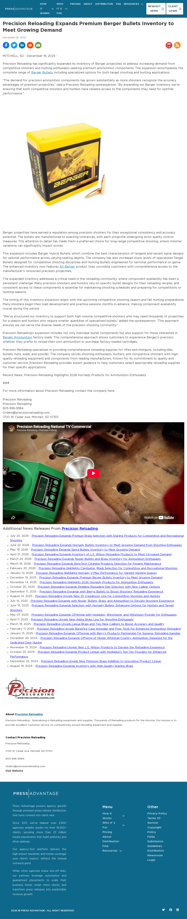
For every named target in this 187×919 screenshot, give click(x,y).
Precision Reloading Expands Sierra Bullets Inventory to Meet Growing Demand (85, 550)
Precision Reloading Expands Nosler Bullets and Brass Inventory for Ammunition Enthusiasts (98, 559)
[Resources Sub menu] (142, 4)
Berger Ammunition (17, 337)
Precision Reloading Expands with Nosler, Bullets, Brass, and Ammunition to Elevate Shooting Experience (102, 601)
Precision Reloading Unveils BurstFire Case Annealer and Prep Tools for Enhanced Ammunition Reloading (109, 629)
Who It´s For (60, 8)
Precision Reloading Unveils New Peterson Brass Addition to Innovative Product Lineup (101, 661)
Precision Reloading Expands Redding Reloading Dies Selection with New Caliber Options (99, 587)
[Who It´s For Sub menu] (66, 9)
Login (151, 860)
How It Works (44, 8)
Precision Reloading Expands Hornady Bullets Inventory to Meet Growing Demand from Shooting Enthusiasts (107, 545)
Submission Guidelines (155, 843)
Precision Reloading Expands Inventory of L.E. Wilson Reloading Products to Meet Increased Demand (101, 554)
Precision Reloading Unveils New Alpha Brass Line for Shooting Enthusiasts (82, 619)
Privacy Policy (157, 813)
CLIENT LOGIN (173, 8)
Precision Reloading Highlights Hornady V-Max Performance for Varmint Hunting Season (96, 573)
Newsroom (155, 855)
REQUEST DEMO (154, 8)
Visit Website (14, 771)
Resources (131, 4)
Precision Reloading (80, 528)
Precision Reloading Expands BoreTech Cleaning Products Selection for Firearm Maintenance (97, 564)
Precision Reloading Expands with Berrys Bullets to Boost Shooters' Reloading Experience (101, 591)
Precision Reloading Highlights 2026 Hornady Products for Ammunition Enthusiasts (96, 582)
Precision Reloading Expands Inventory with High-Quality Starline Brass (84, 666)
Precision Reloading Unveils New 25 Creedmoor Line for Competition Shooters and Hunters (97, 596)
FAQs (151, 837)
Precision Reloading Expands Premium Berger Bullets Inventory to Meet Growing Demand (100, 577)
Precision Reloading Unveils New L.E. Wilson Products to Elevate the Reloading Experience (102, 647)
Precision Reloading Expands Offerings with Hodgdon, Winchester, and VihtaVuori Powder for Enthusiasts (104, 615)
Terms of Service (154, 820)
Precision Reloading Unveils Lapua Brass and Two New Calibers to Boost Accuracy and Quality (99, 624)
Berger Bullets (42, 72)
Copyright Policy (154, 829)
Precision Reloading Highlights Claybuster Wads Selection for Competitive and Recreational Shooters (108, 568)
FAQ (118, 4)
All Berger (67, 266)
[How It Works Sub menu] (52, 9)
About (87, 4)
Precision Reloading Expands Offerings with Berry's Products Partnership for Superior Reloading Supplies (108, 633)
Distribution (104, 4)
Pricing (75, 4)
